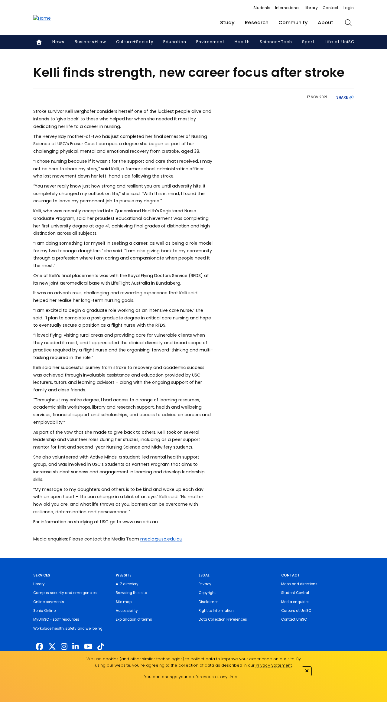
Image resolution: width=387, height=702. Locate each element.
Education (174, 42)
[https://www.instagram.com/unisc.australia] (64, 647)
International (287, 7)
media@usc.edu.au (161, 539)
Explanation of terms (134, 619)
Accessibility (127, 610)
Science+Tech (276, 42)
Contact (330, 7)
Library (311, 7)
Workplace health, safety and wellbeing (67, 628)
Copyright (207, 592)
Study (227, 22)
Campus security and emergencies (65, 592)
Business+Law (90, 42)
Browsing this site (131, 592)
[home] (42, 18)
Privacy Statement (274, 665)
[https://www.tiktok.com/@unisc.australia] (100, 647)
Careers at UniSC (296, 610)
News (58, 42)
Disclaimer (208, 601)
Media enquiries (295, 601)
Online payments (48, 601)
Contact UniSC (294, 619)
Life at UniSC (339, 42)
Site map (124, 601)
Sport (308, 42)
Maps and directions (299, 584)
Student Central (295, 592)
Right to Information (216, 610)
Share (342, 97)
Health (242, 42)
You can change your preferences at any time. (191, 677)
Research (256, 22)
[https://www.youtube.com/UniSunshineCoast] (88, 647)
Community (293, 22)
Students (261, 7)
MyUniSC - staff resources (56, 619)
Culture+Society (134, 42)
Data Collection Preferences (223, 619)
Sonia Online (44, 610)
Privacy (205, 584)
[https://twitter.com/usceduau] (52, 647)
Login (348, 7)
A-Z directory (127, 584)
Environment (210, 42)
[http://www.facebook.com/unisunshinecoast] (39, 647)
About (325, 22)
